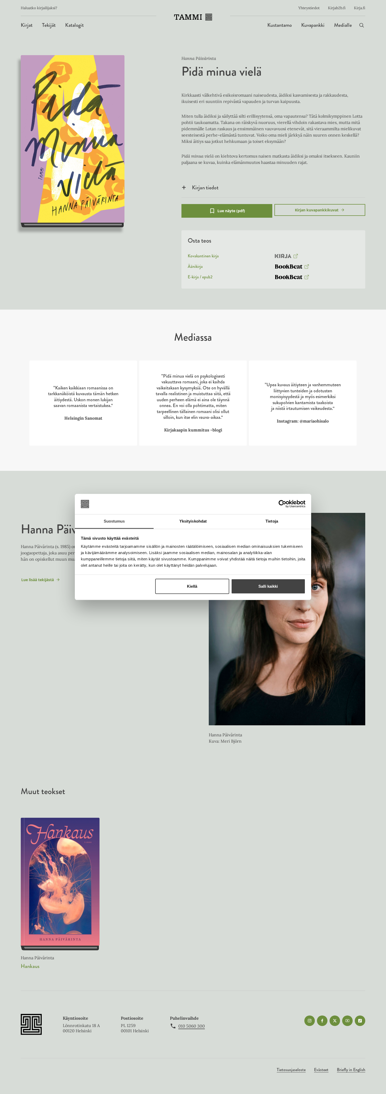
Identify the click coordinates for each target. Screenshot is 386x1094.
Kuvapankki (313, 25)
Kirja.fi (359, 8)
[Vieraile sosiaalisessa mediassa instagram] (309, 1020)
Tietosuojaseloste (291, 1070)
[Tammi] (193, 17)
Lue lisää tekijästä (37, 581)
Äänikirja (195, 267)
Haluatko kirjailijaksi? (39, 8)
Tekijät (49, 25)
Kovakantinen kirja (203, 257)
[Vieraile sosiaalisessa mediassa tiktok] (360, 1020)
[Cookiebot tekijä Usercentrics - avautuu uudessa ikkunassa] (282, 504)
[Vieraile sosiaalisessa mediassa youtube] (347, 1020)
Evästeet (321, 1070)
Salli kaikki (268, 586)
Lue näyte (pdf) (231, 213)
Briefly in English (351, 1070)
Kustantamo (279, 25)
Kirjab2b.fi (337, 8)
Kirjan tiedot (205, 187)
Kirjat (27, 25)
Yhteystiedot (309, 8)
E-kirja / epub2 (200, 278)
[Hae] (361, 25)
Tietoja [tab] (271, 521)
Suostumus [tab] (114, 521)
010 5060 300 (191, 1026)
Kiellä (192, 586)
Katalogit (74, 25)
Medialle (343, 25)
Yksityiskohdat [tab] (193, 521)
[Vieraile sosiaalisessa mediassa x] (335, 1020)
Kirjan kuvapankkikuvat (316, 209)
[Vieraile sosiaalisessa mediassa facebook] (322, 1020)
